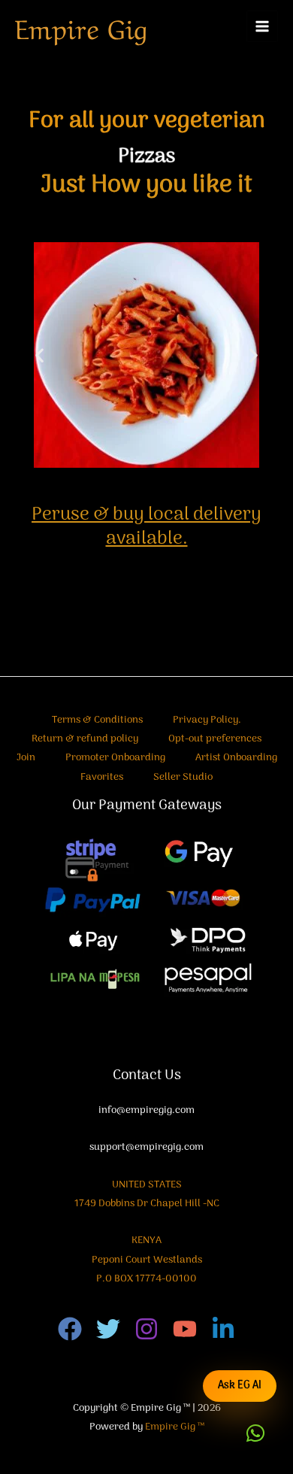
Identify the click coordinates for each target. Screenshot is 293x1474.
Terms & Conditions (97, 720)
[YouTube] (184, 1328)
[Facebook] (69, 1328)
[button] (39, 354)
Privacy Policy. (207, 720)
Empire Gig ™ (174, 1427)
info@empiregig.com (146, 1110)
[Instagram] (146, 1328)
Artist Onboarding (236, 757)
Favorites (101, 777)
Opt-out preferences (214, 739)
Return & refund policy (85, 739)
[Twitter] (108, 1328)
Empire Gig (81, 26)
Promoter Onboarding (115, 757)
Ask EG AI (239, 1385)
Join (26, 757)
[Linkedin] (223, 1328)
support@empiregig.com (146, 1147)
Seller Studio (183, 777)
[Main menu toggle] (262, 27)
